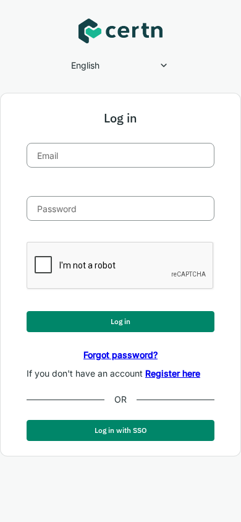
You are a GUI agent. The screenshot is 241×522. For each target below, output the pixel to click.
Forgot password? (120, 354)
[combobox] (120, 65)
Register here (172, 373)
